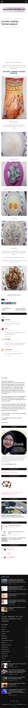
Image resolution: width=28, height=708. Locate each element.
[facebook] (11, 701)
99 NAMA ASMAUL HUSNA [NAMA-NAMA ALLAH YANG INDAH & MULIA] (17, 538)
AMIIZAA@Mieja (10, 557)
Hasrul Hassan (10, 549)
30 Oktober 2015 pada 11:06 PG (12, 330)
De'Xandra (14, 627)
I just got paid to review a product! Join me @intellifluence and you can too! (12, 493)
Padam (9, 325)
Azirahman (7, 319)
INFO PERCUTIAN (5, 621)
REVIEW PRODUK (14, 647)
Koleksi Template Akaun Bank (14, 525)
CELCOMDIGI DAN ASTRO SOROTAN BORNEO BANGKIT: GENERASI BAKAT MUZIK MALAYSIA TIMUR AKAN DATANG (17, 581)
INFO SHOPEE (4, 618)
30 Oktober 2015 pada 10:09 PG (12, 321)
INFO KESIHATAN (11, 616)
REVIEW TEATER (14, 653)
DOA (17, 616)
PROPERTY (14, 633)
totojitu (8, 553)
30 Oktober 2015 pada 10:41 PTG (13, 351)
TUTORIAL (14, 658)
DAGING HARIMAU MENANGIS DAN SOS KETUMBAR (16, 608)
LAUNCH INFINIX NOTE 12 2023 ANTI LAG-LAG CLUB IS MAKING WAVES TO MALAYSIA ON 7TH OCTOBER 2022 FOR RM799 (17, 691)
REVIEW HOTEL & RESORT (14, 645)
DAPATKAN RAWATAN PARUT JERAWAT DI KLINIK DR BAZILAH (17, 594)
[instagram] (17, 701)
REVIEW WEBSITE (14, 656)
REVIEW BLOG (14, 636)
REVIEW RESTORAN (14, 649)
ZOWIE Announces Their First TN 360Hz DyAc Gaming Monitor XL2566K (16, 678)
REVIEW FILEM (14, 638)
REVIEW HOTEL (14, 642)
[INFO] (14, 507)
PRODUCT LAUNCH (14, 631)
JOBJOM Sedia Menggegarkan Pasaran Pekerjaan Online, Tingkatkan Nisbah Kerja (12, 516)
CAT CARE (19, 618)
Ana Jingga (7, 339)
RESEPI (8, 18)
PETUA (21, 616)
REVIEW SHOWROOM (14, 651)
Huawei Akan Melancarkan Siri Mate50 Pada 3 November (16, 684)
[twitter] (14, 701)
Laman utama (4, 18)
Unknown (3, 27)
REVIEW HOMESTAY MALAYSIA (14, 640)
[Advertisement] (14, 44)
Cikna (6, 328)
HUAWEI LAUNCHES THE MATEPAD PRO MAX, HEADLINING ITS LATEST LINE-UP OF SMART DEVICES (17, 601)
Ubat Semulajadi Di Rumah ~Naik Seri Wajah (16, 532)
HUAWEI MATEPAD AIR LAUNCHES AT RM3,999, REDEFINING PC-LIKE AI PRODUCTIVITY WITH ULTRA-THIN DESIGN (17, 588)
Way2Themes (13, 704)
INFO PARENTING (12, 618)
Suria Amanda (8, 349)
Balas (6, 325)
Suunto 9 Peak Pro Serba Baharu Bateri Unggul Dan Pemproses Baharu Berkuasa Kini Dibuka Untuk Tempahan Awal (17, 671)
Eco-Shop (14, 629)
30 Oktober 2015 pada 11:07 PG (12, 340)
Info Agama (4, 616)
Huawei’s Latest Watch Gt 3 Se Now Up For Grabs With (17, 664)
